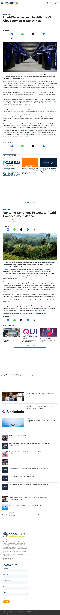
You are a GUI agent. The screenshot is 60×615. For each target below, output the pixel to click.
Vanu (44, 313)
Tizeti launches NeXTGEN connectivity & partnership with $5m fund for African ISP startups (48, 340)
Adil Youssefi (15, 138)
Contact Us (21, 611)
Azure (20, 138)
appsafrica (12, 24)
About (15, 611)
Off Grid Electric (38, 313)
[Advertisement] (30, 188)
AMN (12, 294)
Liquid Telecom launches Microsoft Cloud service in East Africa (18, 376)
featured (28, 138)
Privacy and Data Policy (31, 611)
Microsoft (39, 81)
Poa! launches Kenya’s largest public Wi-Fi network (14, 374)
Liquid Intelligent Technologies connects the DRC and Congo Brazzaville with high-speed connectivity (30, 340)
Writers (11, 611)
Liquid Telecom (23, 104)
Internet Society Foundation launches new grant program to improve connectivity (10, 340)
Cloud (23, 138)
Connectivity (29, 313)
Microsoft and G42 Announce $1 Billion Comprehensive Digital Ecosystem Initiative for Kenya (48, 170)
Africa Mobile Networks (18, 313)
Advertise (5, 611)
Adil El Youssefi (25, 132)
